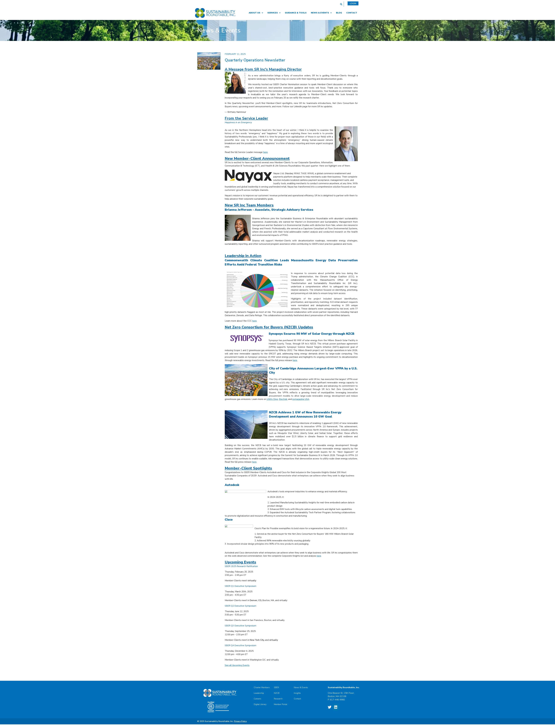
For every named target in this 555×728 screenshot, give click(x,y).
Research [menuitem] (278, 699)
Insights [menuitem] (297, 693)
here (265, 152)
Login (353, 3)
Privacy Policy (240, 721)
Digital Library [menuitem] (260, 704)
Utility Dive (272, 399)
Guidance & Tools (296, 12)
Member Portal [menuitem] (280, 704)
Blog (339, 12)
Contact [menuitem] (297, 699)
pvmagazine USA (300, 399)
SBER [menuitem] (276, 688)
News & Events (320, 12)
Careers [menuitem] (257, 699)
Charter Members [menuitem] (262, 688)
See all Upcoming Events (237, 665)
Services (272, 12)
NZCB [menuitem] (276, 693)
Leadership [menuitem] (259, 693)
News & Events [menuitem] (301, 688)
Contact (351, 12)
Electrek (283, 399)
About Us (254, 12)
